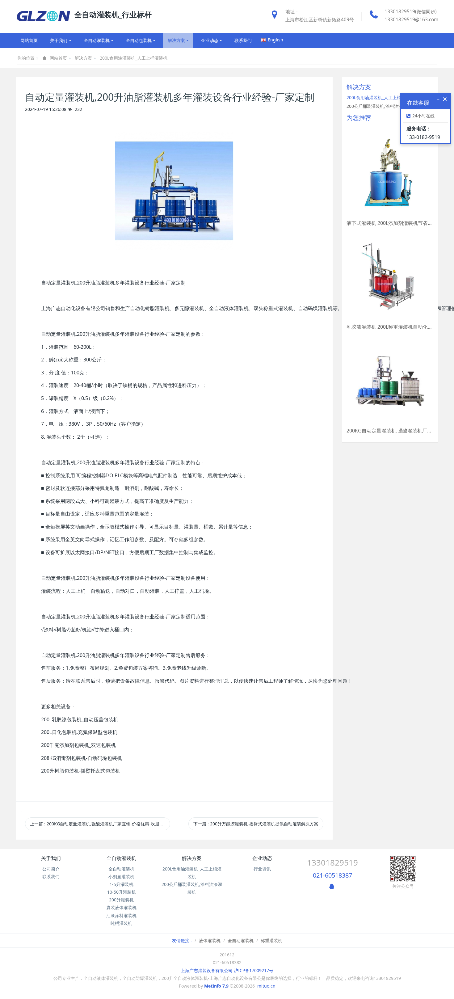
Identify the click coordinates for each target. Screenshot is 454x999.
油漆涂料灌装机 (121, 915)
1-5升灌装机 (121, 884)
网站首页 (29, 40)
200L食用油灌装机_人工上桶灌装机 (133, 58)
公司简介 (51, 869)
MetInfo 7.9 (216, 986)
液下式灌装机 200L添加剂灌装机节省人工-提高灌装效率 (390, 223)
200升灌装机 (121, 900)
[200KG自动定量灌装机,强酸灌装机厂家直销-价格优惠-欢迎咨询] (390, 380)
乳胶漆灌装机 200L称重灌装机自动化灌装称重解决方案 (390, 326)
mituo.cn (266, 986)
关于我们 (51, 858)
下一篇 (255, 824)
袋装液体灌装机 (121, 907)
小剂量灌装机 (121, 876)
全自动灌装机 (121, 858)
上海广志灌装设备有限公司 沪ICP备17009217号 (227, 970)
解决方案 (83, 58)
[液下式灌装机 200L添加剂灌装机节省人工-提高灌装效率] (390, 172)
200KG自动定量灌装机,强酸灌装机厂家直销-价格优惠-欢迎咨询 (390, 430)
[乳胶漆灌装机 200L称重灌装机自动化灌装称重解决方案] (390, 276)
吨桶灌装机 (121, 923)
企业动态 (262, 858)
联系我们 (51, 876)
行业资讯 (262, 869)
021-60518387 (332, 875)
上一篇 (99, 824)
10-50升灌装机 (121, 892)
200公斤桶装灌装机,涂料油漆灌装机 (381, 106)
